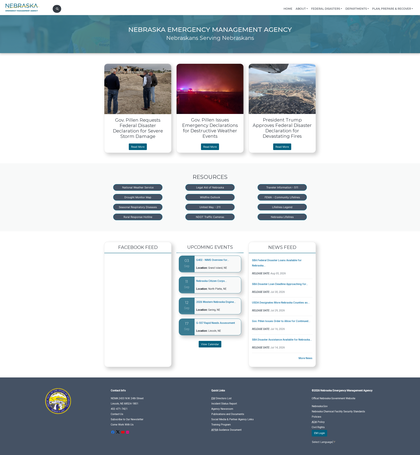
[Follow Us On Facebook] (113, 432)
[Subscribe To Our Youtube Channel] (123, 432)
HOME (288, 8)
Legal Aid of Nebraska (210, 187)
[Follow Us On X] (117, 432)
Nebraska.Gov (320, 406)
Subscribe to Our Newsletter (127, 419)
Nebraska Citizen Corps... (211, 281)
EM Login (319, 433)
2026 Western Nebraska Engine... (216, 301)
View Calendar (210, 344)
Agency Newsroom (222, 408)
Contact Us (117, 414)
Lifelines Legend (282, 207)
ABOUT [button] (301, 8)
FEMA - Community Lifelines (282, 197)
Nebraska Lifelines (282, 217)
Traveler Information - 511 (282, 187)
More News (305, 358)
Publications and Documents (227, 414)
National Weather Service (138, 187)
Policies (316, 416)
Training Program (221, 424)
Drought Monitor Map (137, 197)
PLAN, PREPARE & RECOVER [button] (391, 8)
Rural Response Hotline (138, 217)
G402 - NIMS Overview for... (212, 260)
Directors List (221, 398)
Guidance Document (226, 429)
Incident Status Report (224, 403)
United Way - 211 (210, 207)
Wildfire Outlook (210, 197)
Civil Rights (318, 427)
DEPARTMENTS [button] (356, 8)
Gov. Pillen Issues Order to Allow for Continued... (281, 321)
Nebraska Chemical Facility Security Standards (338, 411)
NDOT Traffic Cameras (210, 217)
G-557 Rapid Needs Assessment (215, 322)
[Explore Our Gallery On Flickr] (127, 432)
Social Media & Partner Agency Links (232, 419)
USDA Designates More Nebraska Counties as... (281, 302)
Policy (318, 422)
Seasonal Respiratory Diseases (138, 207)
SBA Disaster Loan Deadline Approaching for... (280, 284)
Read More (139, 146)
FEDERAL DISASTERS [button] (325, 8)
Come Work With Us (122, 424)
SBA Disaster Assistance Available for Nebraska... (282, 339)
